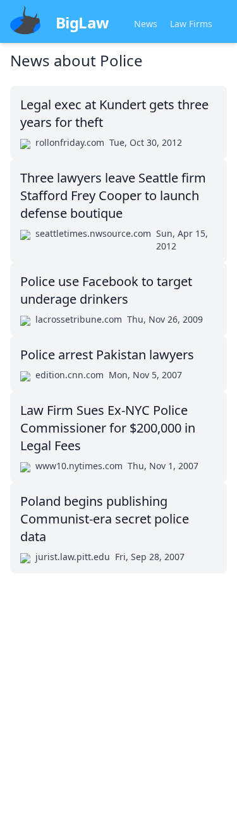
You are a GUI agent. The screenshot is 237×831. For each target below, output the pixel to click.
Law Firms (191, 24)
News (145, 24)
